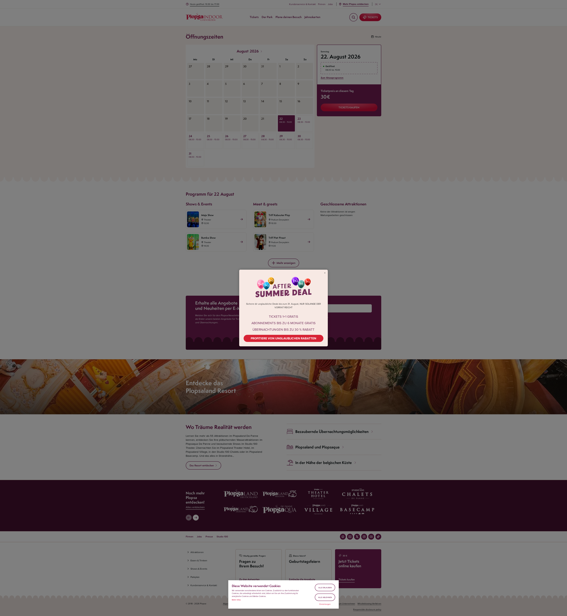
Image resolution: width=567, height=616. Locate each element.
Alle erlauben (325, 587)
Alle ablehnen (325, 597)
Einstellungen (325, 604)
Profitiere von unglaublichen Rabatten (283, 338)
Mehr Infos (236, 599)
